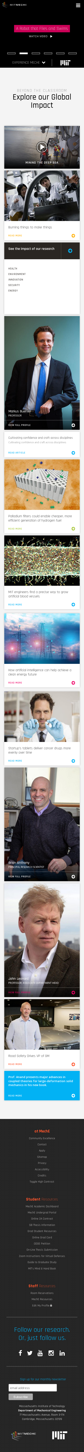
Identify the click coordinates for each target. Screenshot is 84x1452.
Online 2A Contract (42, 1219)
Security (14, 285)
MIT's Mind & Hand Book (42, 1268)
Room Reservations (42, 1293)
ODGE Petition (42, 1244)
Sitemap (42, 1157)
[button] (78, 6)
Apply (42, 1150)
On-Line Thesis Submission (42, 1250)
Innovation (15, 279)
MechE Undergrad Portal (42, 1212)
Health (12, 268)
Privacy (42, 1163)
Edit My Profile (41, 1305)
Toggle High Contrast (42, 1182)
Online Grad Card (42, 1237)
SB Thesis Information (42, 1225)
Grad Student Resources (42, 1231)
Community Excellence (42, 1138)
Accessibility (42, 1169)
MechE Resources (42, 1299)
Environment (17, 274)
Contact (42, 1144)
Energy (13, 290)
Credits (42, 1175)
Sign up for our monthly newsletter (43, 1379)
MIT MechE (14, 5)
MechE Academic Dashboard (42, 1206)
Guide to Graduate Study (42, 1262)
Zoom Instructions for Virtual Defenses (42, 1256)
